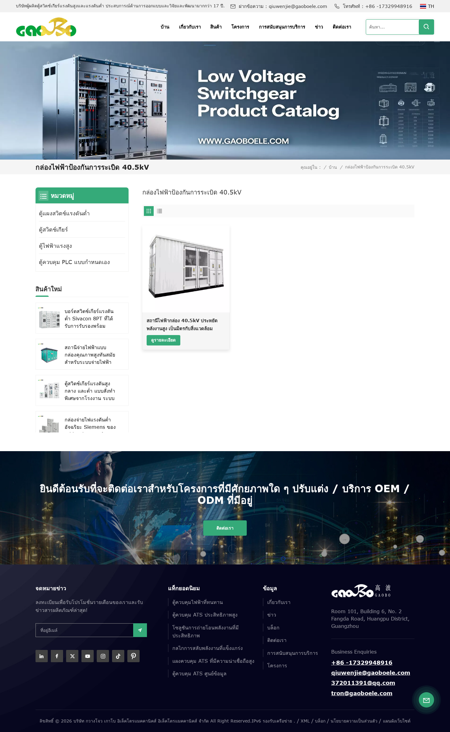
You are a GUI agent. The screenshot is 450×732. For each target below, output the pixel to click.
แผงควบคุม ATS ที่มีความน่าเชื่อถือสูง (213, 661)
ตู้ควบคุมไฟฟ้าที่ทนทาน (197, 602)
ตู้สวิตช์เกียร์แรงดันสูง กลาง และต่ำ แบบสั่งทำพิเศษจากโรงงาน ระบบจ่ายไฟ (90, 391)
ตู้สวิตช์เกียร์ (53, 229)
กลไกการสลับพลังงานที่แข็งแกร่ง (207, 648)
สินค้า (216, 26)
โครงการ (240, 26)
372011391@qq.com (363, 682)
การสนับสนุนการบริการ (282, 26)
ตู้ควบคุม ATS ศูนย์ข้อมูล (199, 673)
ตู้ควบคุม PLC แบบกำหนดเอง (74, 261)
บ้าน (165, 26)
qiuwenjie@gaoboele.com (298, 6)
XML (305, 720)
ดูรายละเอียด (163, 339)
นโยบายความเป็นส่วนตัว (354, 720)
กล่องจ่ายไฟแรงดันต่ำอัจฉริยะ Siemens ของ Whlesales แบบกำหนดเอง (90, 427)
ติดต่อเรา (342, 26)
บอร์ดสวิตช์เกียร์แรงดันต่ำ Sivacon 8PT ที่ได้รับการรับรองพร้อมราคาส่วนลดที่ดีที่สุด (89, 319)
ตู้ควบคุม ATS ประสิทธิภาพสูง (205, 614)
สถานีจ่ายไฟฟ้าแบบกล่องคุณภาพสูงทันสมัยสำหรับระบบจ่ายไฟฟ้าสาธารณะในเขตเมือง (90, 355)
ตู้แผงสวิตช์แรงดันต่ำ (64, 213)
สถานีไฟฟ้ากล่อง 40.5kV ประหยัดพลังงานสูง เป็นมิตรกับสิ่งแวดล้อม (182, 324)
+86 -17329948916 (388, 6)
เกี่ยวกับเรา (190, 26)
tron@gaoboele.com (361, 693)
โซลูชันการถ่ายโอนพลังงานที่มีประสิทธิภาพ (205, 631)
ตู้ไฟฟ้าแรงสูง (55, 245)
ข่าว (319, 26)
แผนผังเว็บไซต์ (397, 720)
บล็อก (273, 627)
